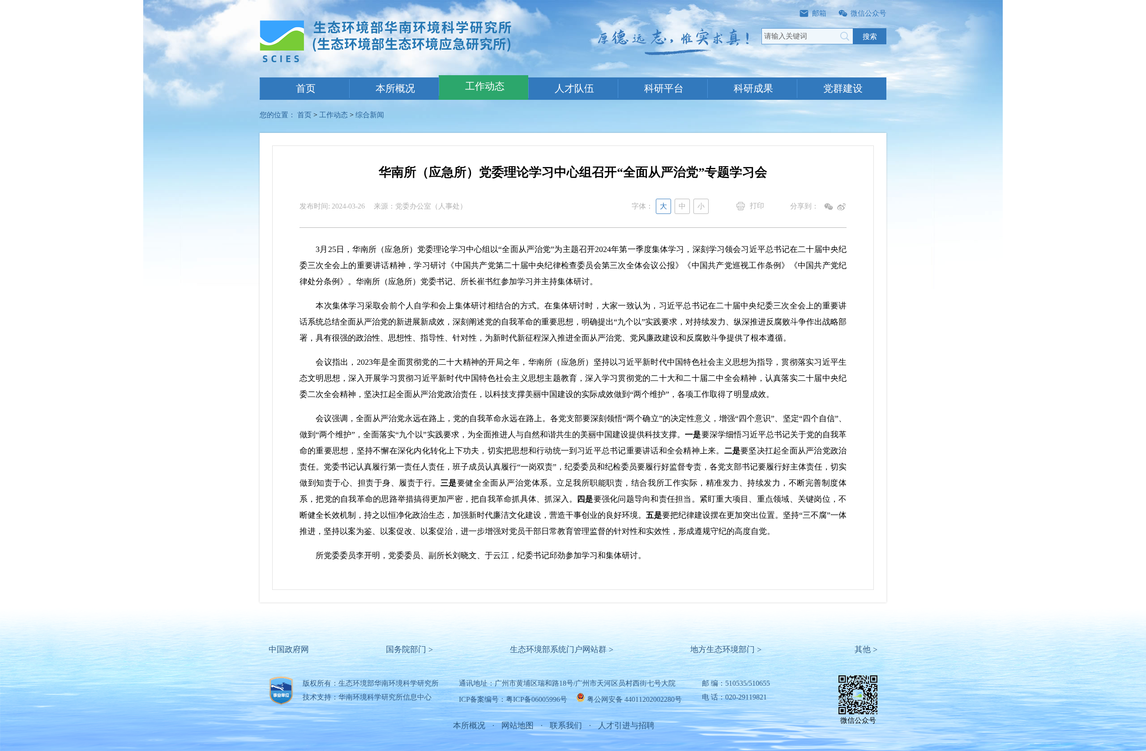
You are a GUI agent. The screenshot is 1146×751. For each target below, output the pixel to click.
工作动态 (485, 86)
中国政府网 (289, 649)
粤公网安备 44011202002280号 (634, 699)
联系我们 (566, 725)
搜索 (870, 36)
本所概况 (395, 88)
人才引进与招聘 (626, 725)
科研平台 (664, 88)
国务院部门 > (409, 649)
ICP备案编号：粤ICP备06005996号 (513, 699)
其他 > (866, 649)
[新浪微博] (841, 207)
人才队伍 (574, 88)
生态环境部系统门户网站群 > (561, 649)
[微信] (828, 207)
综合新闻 (369, 115)
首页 (306, 88)
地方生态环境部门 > (725, 649)
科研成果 (753, 88)
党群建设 (843, 88)
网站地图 (517, 725)
